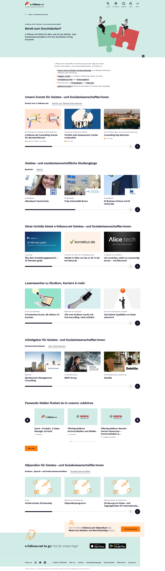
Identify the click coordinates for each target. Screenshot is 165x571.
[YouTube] (40, 562)
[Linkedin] (45, 562)
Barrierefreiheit (109, 562)
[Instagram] (35, 562)
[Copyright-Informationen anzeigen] (143, 56)
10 (94, 441)
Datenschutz (121, 562)
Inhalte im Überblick (60, 562)
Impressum (132, 562)
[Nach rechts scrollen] (137, 146)
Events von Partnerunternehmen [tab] (67, 103)
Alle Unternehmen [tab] (56, 346)
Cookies (81, 562)
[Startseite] (25, 14)
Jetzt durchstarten (130, 529)
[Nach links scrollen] (130, 146)
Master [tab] (40, 169)
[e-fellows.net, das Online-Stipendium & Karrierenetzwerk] (34, 5)
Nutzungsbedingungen (93, 562)
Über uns (72, 562)
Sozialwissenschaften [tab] (80, 471)
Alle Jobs (31, 448)
